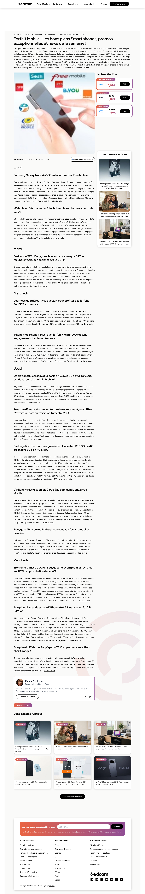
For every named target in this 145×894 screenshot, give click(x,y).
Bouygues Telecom (63, 849)
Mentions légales (97, 845)
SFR (56, 857)
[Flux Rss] (122, 879)
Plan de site (95, 864)
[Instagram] (112, 879)
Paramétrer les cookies (100, 853)
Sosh (57, 876)
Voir (124, 84)
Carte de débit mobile (29, 876)
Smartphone (25, 868)
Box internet (25, 864)
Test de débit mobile (28, 872)
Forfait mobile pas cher (30, 845)
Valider (117, 827)
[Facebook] (102, 879)
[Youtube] (107, 879)
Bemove (51, 886)
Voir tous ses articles (27, 697)
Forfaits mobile (23, 705)
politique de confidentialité (95, 832)
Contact (93, 860)
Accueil (16, 34)
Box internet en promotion (31, 849)
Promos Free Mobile (28, 857)
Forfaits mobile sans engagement (34, 853)
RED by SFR (60, 868)
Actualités (25, 34)
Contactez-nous (119, 4)
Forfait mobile (37, 34)
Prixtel (57, 864)
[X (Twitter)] (85, 696)
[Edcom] (25, 4)
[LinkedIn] (90, 696)
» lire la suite (57, 201)
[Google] (92, 879)
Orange (58, 853)
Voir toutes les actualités (72, 797)
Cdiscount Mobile (62, 860)
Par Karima (18, 159)
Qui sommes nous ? (98, 857)
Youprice (59, 880)
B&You (57, 872)
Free (57, 845)
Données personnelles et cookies (104, 849)
